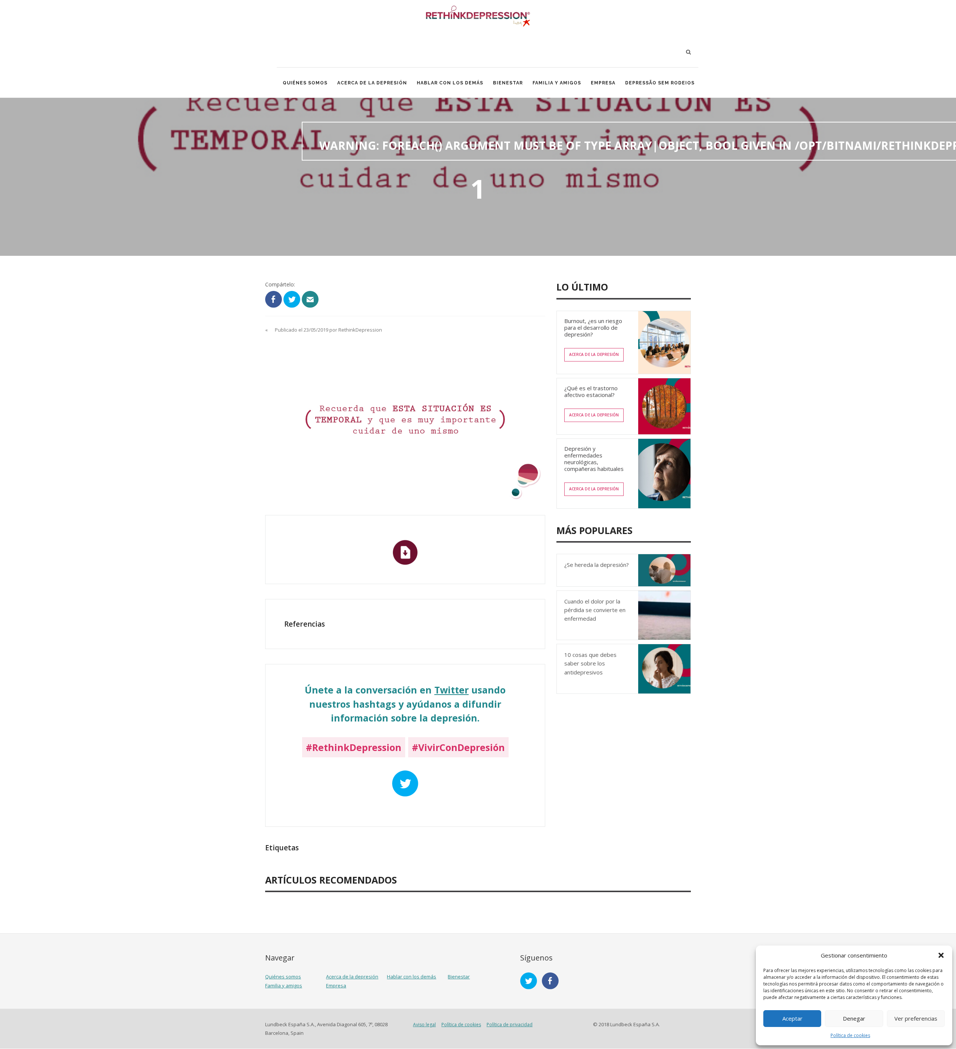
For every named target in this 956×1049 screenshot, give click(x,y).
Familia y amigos (557, 83)
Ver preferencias (915, 1018)
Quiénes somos (305, 83)
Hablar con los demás (450, 83)
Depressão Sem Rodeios (660, 83)
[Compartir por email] (310, 298)
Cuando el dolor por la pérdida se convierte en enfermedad (595, 610)
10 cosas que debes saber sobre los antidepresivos (590, 663)
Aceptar (792, 1018)
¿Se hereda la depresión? (596, 564)
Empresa (603, 83)
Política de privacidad (510, 1024)
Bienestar (508, 83)
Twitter (451, 689)
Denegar (854, 1018)
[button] (941, 955)
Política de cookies (850, 1035)
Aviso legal (424, 1024)
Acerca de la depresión (372, 83)
